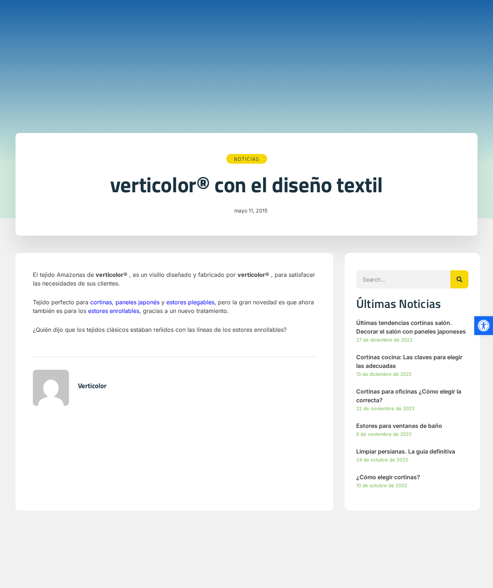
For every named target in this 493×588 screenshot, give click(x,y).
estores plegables (190, 302)
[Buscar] (459, 279)
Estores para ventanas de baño (399, 425)
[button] (483, 325)
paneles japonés (137, 302)
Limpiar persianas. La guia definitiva (405, 451)
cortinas (101, 302)
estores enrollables (113, 310)
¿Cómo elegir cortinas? (388, 477)
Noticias (246, 159)
